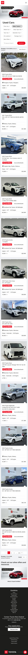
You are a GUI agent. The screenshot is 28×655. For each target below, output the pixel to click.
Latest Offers (14, 601)
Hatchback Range (14, 609)
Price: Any (7, 26)
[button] (25, 652)
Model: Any (7, 29)
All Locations (8, 36)
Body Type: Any (18, 29)
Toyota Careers (14, 643)
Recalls (14, 599)
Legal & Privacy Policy (14, 638)
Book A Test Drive (14, 596)
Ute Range (14, 608)
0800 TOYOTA (14, 620)
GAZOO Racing (14, 639)
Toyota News (14, 595)
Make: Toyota (17, 26)
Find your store (14, 629)
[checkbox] (25, 72)
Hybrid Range (14, 605)
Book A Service (14, 602)
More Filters (7, 39)
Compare (14, 598)
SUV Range (14, 606)
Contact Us (14, 622)
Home (14, 592)
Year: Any (7, 33)
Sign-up (14, 612)
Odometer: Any (17, 33)
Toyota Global (14, 641)
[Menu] (26, 2)
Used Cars (14, 603)
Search (21, 43)
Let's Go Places (14, 593)
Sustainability (14, 611)
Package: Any (18, 36)
